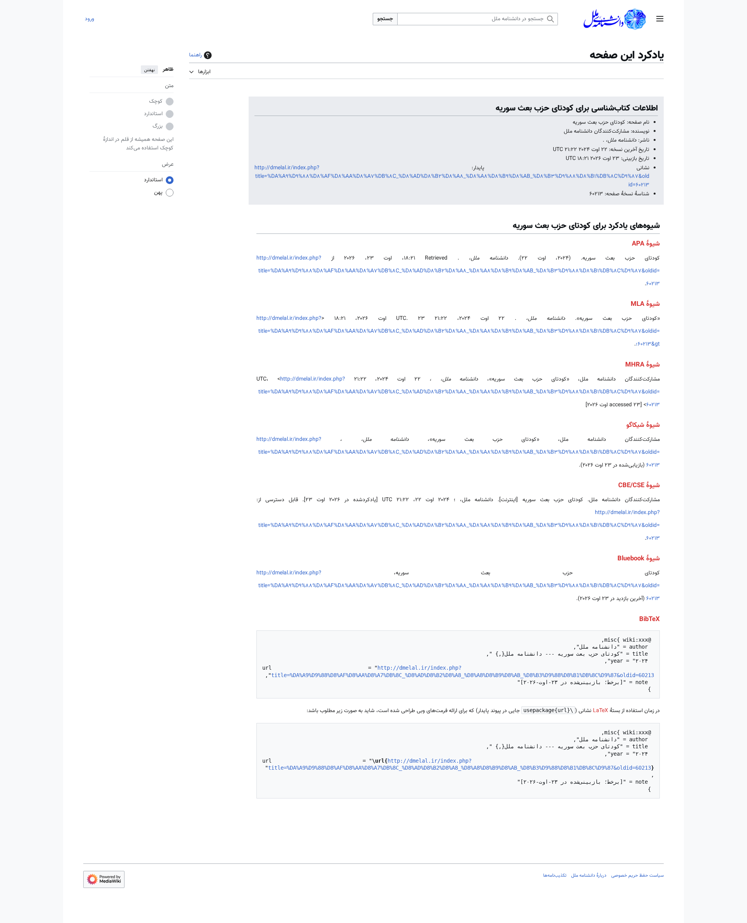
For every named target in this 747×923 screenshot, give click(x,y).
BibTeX (649, 619)
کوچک (156, 102)
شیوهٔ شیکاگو (643, 425)
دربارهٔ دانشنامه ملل (589, 875)
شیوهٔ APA (646, 244)
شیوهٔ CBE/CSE (639, 486)
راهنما (195, 55)
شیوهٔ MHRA (642, 365)
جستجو (385, 19)
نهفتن (149, 69)
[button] (660, 19)
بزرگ (158, 127)
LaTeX (600, 711)
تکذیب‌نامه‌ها (554, 875)
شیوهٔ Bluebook (638, 559)
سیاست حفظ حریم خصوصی (637, 875)
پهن (158, 193)
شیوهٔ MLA (645, 304)
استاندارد (153, 114)
